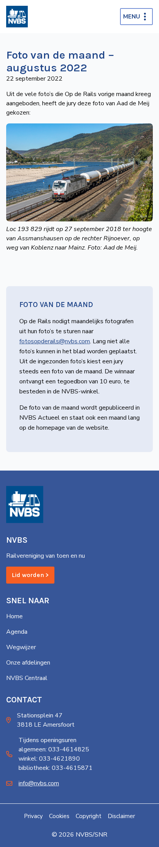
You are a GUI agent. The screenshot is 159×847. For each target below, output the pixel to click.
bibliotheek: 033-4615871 (56, 768)
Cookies (59, 816)
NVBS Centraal (26, 678)
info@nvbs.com (39, 783)
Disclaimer (121, 816)
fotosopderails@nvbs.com (54, 341)
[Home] (17, 16)
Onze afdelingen (28, 662)
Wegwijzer (21, 647)
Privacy (33, 816)
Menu (131, 16)
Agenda (16, 632)
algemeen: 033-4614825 (54, 749)
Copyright (88, 816)
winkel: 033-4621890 (49, 758)
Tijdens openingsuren (47, 740)
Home (14, 616)
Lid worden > (30, 575)
